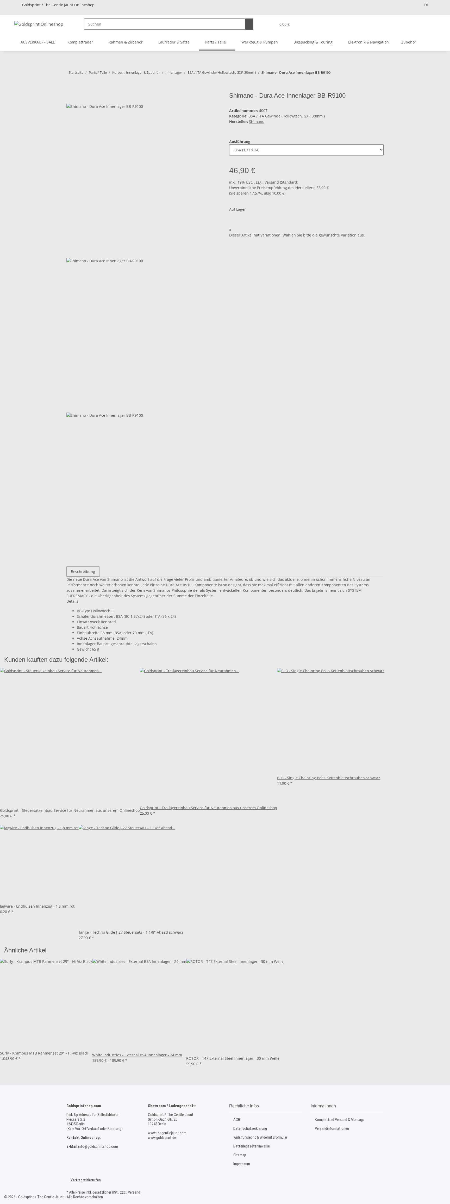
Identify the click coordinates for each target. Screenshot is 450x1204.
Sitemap (239, 1155)
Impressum (241, 1164)
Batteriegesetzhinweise (251, 1146)
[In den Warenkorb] (70, 89)
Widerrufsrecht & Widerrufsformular (260, 1137)
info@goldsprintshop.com (98, 1146)
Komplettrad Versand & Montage (340, 1119)
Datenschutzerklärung (250, 1128)
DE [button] (426, 4)
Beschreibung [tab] (83, 571)
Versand (272, 182)
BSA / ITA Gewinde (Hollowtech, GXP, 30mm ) (286, 116)
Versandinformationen (332, 1128)
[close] (70, 97)
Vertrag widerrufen (86, 1180)
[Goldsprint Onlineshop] (38, 24)
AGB (236, 1119)
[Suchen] (249, 24)
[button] (270, 24)
